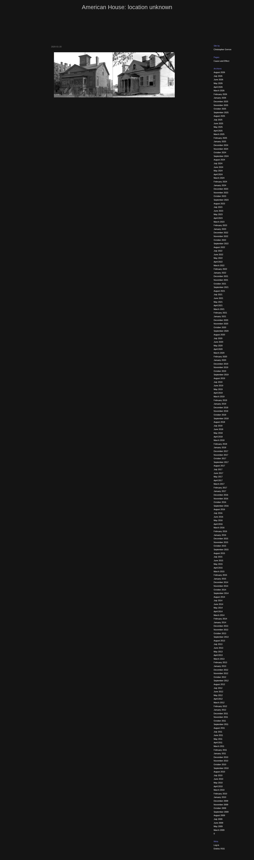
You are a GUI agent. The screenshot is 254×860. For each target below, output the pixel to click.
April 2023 (218, 218)
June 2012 (218, 691)
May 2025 (218, 127)
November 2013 (221, 630)
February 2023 (220, 225)
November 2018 (221, 411)
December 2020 (221, 320)
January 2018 (220, 447)
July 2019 (218, 382)
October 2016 (220, 502)
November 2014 (221, 586)
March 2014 (219, 615)
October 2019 (220, 371)
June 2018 (218, 429)
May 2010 (218, 783)
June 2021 (218, 298)
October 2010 (220, 764)
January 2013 (220, 666)
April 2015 (218, 568)
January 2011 (220, 753)
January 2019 (220, 404)
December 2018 (221, 407)
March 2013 (219, 659)
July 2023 (218, 207)
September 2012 (221, 680)
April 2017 (218, 480)
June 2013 (218, 648)
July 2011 (218, 732)
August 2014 (219, 597)
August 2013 (219, 641)
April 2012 (218, 699)
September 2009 (221, 812)
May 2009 (218, 826)
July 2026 (218, 76)
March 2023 (219, 222)
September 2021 (221, 287)
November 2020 (221, 324)
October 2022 (220, 240)
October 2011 (220, 721)
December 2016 (221, 495)
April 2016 (218, 524)
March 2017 (219, 484)
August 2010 (219, 772)
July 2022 (218, 251)
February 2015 (220, 575)
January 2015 (220, 579)
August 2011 (219, 728)
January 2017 (220, 491)
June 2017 (218, 473)
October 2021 (220, 284)
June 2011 (218, 735)
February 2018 (220, 444)
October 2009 (220, 808)
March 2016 (219, 527)
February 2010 (220, 794)
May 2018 (218, 433)
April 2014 (218, 611)
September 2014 (221, 593)
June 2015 (218, 560)
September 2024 (221, 156)
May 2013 (218, 651)
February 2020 (220, 356)
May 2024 (218, 171)
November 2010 (221, 761)
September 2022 (221, 243)
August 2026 (219, 72)
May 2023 (218, 214)
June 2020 (218, 342)
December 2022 (221, 232)
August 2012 (219, 684)
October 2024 (220, 152)
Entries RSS (219, 849)
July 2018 (218, 426)
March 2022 (219, 265)
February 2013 (220, 662)
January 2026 (220, 98)
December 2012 (221, 670)
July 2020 (218, 338)
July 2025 (218, 120)
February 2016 (220, 531)
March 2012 (219, 702)
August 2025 (219, 116)
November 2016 (221, 498)
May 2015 (218, 564)
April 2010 (218, 786)
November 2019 (221, 367)
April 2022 (218, 262)
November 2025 (221, 105)
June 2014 (218, 604)
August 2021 (219, 291)
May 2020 (218, 345)
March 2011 (219, 746)
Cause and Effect (221, 61)
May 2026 (218, 83)
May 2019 (218, 389)
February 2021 (220, 313)
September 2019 (221, 374)
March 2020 (219, 353)
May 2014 (218, 608)
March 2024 (219, 178)
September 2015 (221, 549)
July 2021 (218, 294)
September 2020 (221, 331)
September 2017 (221, 462)
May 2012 (218, 695)
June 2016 (218, 517)
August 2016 (219, 509)
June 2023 (218, 211)
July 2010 (218, 775)
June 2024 (218, 167)
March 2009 (219, 830)
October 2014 (220, 590)
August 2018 (219, 422)
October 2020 (220, 327)
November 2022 (221, 236)
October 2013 (220, 633)
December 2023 (221, 189)
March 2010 (219, 790)
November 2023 (221, 192)
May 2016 (218, 520)
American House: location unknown (127, 7)
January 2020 (220, 360)
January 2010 (220, 797)
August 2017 (219, 466)
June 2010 (218, 779)
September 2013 (221, 637)
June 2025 (218, 123)
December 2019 (221, 364)
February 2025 (220, 138)
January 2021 (220, 316)
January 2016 (220, 535)
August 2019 (219, 378)
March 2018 (219, 440)
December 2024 (221, 145)
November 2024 (221, 149)
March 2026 (219, 90)
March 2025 (219, 134)
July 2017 (218, 469)
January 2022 (220, 273)
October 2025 (220, 109)
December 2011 (221, 713)
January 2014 (220, 622)
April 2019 (218, 393)
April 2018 (218, 437)
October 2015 (220, 546)
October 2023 (220, 196)
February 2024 (220, 182)
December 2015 (221, 538)
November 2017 (221, 455)
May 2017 (218, 477)
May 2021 (218, 302)
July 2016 (218, 513)
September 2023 (221, 200)
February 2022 (220, 269)
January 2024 (220, 185)
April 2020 (218, 349)
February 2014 (220, 619)
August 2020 (219, 335)
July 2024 (218, 163)
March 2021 (219, 309)
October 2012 (220, 677)
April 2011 (218, 742)
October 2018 (220, 415)
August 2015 (219, 553)
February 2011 (220, 750)
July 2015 (218, 557)
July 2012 (218, 688)
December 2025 (221, 101)
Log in (216, 845)
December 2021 (221, 276)
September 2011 (221, 724)
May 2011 (218, 739)
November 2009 (221, 804)
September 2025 (221, 112)
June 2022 (218, 254)
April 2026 (218, 87)
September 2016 (221, 506)
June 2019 (218, 385)
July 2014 (218, 600)
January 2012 (220, 710)
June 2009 (218, 823)
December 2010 (221, 757)
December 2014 (221, 582)
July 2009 (218, 819)
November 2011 (221, 717)
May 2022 (218, 258)
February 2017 (220, 488)
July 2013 (218, 644)
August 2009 (219, 815)
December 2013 (221, 626)
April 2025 (218, 131)
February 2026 (220, 94)
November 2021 (221, 280)
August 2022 (219, 247)
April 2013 (218, 655)
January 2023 (220, 229)
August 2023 (219, 203)
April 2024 (218, 174)
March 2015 (219, 571)
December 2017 (221, 451)
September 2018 (221, 418)
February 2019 (220, 400)
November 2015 (221, 542)
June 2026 (218, 79)
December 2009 (221, 801)
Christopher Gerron (222, 49)
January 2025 (220, 141)
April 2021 (218, 305)
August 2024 (219, 160)
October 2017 (220, 458)
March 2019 (219, 396)
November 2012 (221, 673)
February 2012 (220, 706)
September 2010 (221, 768)
